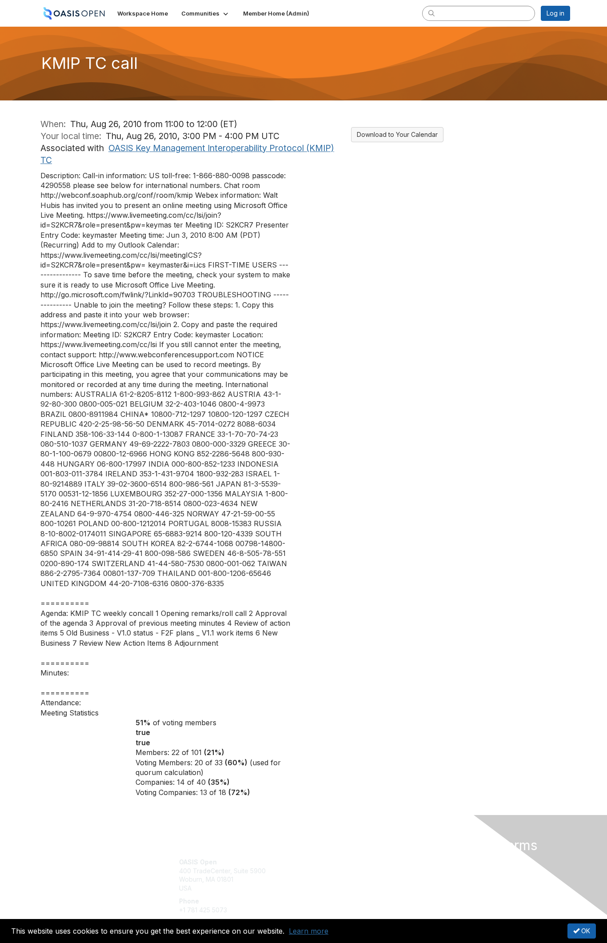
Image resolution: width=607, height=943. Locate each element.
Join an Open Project (338, 875)
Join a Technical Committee (347, 888)
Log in (555, 13)
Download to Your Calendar (397, 134)
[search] (431, 13)
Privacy (446, 871)
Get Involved (325, 862)
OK (584, 931)
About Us (448, 862)
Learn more (308, 931)
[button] (205, 13)
